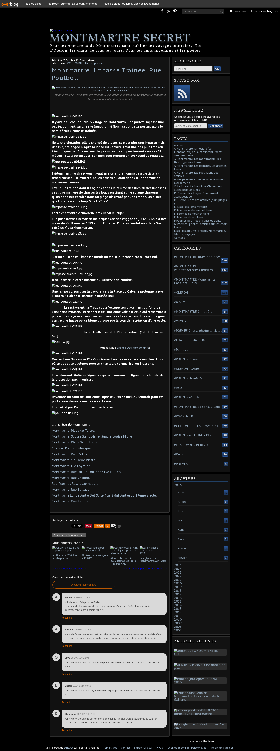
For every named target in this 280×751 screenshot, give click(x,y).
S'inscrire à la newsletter (69, 535)
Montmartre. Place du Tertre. (73, 430)
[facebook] (162, 11)
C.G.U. (160, 747)
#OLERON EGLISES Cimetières (196, 426)
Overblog (208, 741)
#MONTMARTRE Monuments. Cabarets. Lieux (195, 281)
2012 (178, 612)
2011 (178, 616)
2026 (178, 485)
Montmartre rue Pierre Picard (73, 460)
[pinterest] (174, 11)
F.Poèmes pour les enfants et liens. (197, 220)
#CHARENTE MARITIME (190, 340)
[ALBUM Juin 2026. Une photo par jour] (201, 668)
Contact (179, 237)
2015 (178, 601)
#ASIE (178, 388)
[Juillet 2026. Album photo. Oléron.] (201, 654)
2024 (178, 569)
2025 (178, 565)
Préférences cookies (221, 747)
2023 (178, 572)
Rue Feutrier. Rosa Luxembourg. (75, 484)
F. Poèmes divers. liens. (189, 217)
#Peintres (181, 350)
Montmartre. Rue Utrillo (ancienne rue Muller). (86, 472)
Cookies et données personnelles (187, 747)
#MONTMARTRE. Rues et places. (84, 63)
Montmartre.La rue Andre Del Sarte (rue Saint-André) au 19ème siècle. (104, 495)
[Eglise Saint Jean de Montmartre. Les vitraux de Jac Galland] (201, 700)
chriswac (68, 747)
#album (180, 302)
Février (182, 548)
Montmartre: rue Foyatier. (71, 466)
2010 (178, 619)
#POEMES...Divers (186, 359)
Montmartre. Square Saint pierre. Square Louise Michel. (93, 436)
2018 (178, 590)
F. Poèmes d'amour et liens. (192, 213)
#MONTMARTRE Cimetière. (193, 311)
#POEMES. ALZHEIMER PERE (193, 435)
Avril (181, 530)
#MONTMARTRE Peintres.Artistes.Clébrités (193, 268)
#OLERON (181, 292)
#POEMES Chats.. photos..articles (198, 330)
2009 (178, 623)
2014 (178, 605)
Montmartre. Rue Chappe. (71, 478)
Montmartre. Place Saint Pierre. (75, 442)
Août (181, 492)
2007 (178, 630)
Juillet (182, 502)
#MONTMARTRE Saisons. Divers (197, 407)
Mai (180, 520)
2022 (178, 576)
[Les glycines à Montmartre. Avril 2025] (201, 728)
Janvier (182, 558)
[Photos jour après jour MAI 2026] (201, 682)
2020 (178, 583)
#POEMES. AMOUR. (187, 397)
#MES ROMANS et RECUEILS (194, 445)
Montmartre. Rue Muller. (70, 454)
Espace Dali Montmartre (133, 347)
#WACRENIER (183, 416)
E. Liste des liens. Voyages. (191, 207)
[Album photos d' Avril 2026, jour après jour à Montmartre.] (201, 714)
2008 (178, 627)
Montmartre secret (120, 37)
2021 (178, 580)
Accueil (179, 145)
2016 (178, 598)
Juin (180, 511)
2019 (178, 587)
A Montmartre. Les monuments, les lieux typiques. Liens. (197, 160)
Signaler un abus (143, 747)
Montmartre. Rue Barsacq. (71, 489)
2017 (178, 594)
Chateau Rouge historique (71, 448)
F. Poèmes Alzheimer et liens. (193, 210)
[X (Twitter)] (168, 11)
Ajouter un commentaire (83, 585)
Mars (181, 539)
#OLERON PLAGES (187, 369)
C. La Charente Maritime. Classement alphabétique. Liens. (198, 188)
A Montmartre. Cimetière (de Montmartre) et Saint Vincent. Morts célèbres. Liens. (198, 152)
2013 (178, 609)
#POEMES (181, 464)
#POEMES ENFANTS (188, 378)
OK (217, 68)
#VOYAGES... (182, 321)
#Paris (178, 454)
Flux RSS (182, 93)
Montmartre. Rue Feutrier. (71, 501)
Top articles (110, 747)
